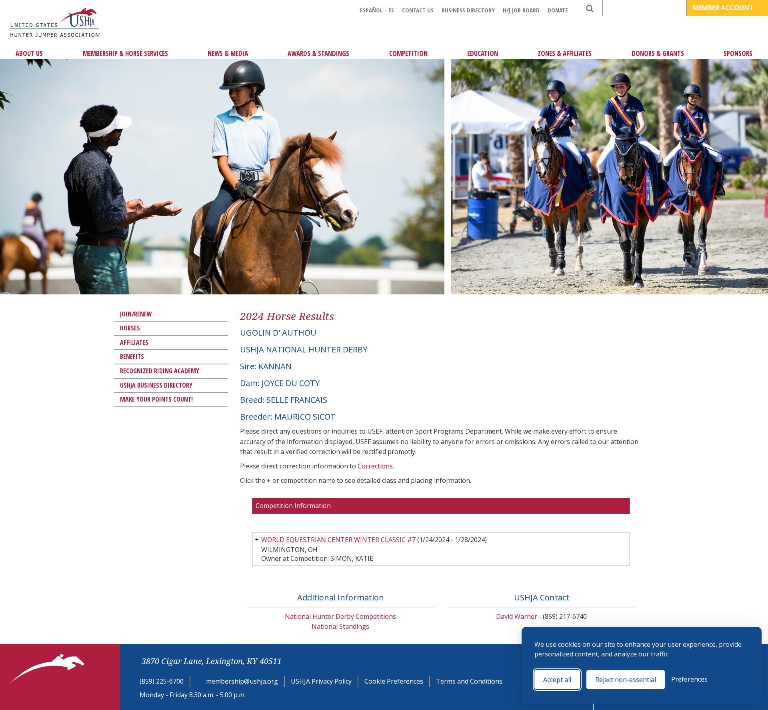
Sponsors (738, 53)
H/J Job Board (521, 10)
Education (482, 53)
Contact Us (418, 10)
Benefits (132, 356)
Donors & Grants (658, 53)
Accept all (557, 679)
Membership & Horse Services (125, 53)
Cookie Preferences (393, 681)
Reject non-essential (625, 679)
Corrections (375, 466)
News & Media (228, 53)
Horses (130, 328)
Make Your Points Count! (156, 399)
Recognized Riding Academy (159, 370)
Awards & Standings (318, 53)
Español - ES (377, 10)
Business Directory (468, 10)
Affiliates (134, 342)
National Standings (340, 626)
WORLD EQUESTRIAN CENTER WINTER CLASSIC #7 (338, 539)
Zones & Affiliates (565, 53)
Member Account (724, 7)
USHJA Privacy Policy (321, 681)
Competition (408, 53)
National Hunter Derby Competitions (340, 616)
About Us (29, 53)
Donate (558, 10)
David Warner (516, 616)
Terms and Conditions (469, 681)
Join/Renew (136, 314)
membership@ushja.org (242, 681)
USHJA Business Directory (156, 385)
